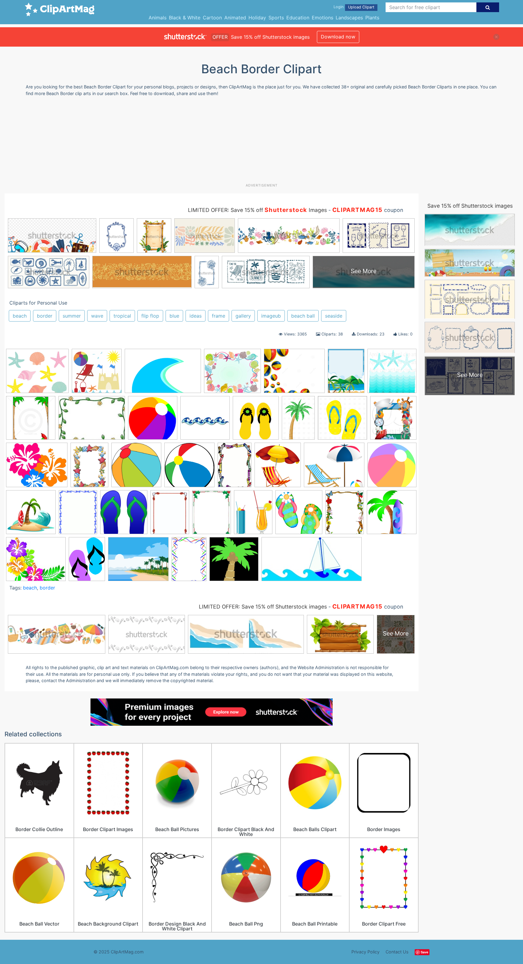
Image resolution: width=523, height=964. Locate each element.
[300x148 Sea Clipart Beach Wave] (311, 561)
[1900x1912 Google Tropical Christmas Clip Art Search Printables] (234, 561)
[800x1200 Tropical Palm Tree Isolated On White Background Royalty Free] (298, 420)
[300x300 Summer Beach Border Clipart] (30, 420)
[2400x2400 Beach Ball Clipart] (189, 468)
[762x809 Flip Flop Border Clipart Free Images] (299, 515)
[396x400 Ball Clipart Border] (136, 468)
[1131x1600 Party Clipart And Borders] (189, 561)
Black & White (184, 18)
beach (20, 316)
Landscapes (349, 18)
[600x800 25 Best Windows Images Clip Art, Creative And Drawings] (89, 468)
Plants (372, 18)
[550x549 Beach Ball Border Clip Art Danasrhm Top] (392, 467)
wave (97, 316)
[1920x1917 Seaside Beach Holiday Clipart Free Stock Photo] (96, 373)
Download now (338, 37)
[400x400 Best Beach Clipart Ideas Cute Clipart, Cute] (30, 515)
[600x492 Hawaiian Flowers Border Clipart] (36, 468)
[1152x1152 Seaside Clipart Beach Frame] (392, 373)
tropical (122, 316)
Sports (276, 18)
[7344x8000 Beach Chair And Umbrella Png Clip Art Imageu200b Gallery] (278, 468)
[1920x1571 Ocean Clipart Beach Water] (138, 561)
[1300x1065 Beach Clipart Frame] (294, 373)
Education (297, 18)
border (44, 316)
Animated (235, 18)
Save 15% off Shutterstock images (470, 206)
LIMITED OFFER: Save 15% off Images (257, 210)
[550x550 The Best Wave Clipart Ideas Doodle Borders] (205, 420)
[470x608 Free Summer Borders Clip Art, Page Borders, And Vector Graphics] (344, 515)
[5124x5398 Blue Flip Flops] (123, 515)
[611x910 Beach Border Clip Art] (234, 468)
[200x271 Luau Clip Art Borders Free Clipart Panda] (87, 561)
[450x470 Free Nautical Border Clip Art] (393, 420)
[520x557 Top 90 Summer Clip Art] (255, 420)
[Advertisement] (261, 142)
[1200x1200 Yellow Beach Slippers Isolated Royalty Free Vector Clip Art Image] (342, 420)
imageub (271, 316)
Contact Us (397, 951)
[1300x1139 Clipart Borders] (232, 373)
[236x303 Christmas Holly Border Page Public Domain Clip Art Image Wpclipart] (211, 515)
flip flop (150, 316)
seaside (333, 316)
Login (339, 7)
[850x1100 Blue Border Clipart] (78, 515)
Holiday (257, 18)
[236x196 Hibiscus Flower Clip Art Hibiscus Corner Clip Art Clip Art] (35, 561)
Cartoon (212, 18)
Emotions (322, 18)
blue (174, 316)
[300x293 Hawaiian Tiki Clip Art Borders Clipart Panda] (391, 514)
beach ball (303, 316)
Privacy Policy (365, 951)
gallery (243, 316)
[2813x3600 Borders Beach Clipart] (170, 514)
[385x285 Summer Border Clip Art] (92, 420)
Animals (157, 18)
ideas (195, 316)
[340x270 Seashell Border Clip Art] (37, 373)
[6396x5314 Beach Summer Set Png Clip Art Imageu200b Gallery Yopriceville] (334, 468)
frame (218, 316)
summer (72, 316)
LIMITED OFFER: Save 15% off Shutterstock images (263, 606)
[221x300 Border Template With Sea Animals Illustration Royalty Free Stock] (346, 373)
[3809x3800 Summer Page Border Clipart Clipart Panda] (152, 420)
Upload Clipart (361, 7)
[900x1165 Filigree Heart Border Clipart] (253, 515)
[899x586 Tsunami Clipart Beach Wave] (163, 373)
